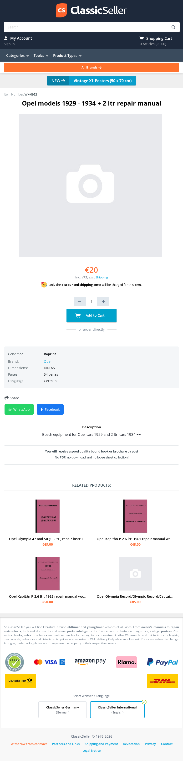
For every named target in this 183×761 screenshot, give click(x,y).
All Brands (89, 67)
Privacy (150, 744)
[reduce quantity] (80, 301)
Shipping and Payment (101, 744)
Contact (167, 744)
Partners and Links (66, 744)
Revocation (131, 744)
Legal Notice (91, 750)
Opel (47, 361)
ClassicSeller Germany (62, 709)
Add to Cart (95, 315)
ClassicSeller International (117, 709)
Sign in (9, 44)
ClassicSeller (91, 10)
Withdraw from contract (29, 744)
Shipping (102, 277)
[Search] (173, 27)
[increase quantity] (103, 301)
